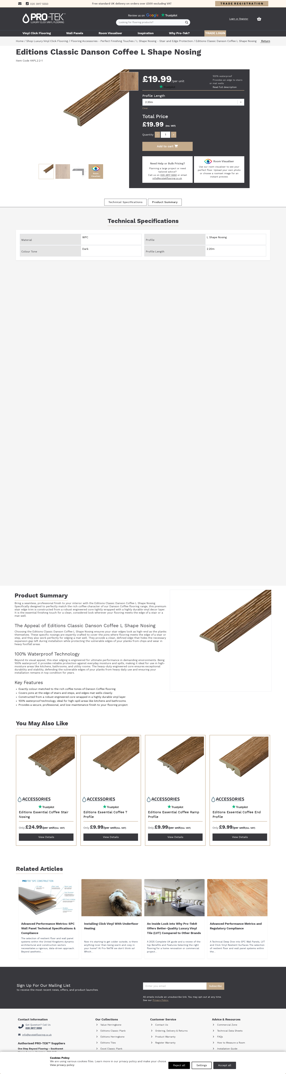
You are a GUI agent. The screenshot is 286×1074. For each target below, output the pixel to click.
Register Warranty (164, 1043)
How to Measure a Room (230, 1043)
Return (265, 41)
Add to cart (165, 146)
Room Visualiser (110, 33)
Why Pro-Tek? (179, 33)
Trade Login (215, 33)
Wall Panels (74, 33)
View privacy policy (62, 1065)
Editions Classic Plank (113, 1031)
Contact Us (161, 1025)
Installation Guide (226, 1049)
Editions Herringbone (112, 1037)
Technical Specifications (125, 202)
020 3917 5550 (168, 175)
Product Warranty (164, 1037)
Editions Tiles (108, 1043)
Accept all (224, 1065)
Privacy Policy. (161, 1000)
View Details (46, 837)
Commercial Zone (226, 1025)
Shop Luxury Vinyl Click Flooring (47, 41)
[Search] (187, 22)
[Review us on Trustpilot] (169, 15)
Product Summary (165, 202)
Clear (145, 108)
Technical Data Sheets (229, 1031)
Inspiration (146, 33)
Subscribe (215, 986)
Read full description (225, 87)
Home (20, 41)
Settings (201, 1065)
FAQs (219, 1037)
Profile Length (153, 96)
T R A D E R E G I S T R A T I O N (241, 3)
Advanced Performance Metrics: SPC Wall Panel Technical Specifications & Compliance (48, 928)
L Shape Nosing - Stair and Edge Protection (164, 41)
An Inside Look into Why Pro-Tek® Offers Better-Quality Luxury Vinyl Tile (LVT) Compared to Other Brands (174, 928)
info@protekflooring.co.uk (167, 178)
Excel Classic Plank (111, 1049)
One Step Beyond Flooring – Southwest (40, 1049)
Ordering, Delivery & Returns (171, 1031)
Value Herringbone (110, 1025)
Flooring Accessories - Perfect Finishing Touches (102, 41)
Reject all (179, 1065)
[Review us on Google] (152, 15)
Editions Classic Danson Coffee (114, 603)
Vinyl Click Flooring (37, 33)
